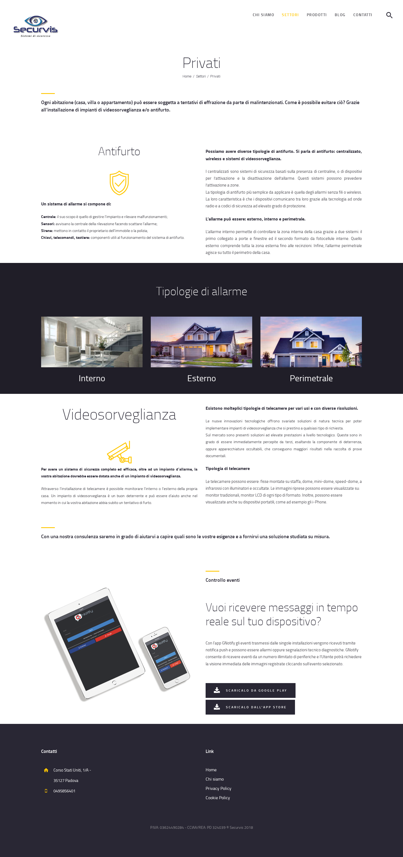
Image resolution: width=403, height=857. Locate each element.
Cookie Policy (218, 798)
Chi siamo (215, 779)
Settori (201, 76)
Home (187, 76)
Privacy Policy (218, 788)
